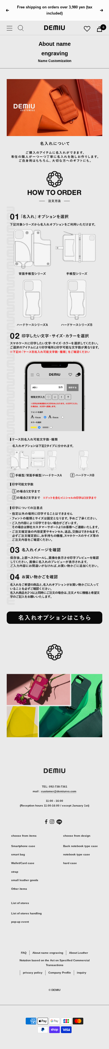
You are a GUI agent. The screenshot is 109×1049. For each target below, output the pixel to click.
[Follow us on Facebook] (46, 821)
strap (14, 871)
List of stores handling (26, 913)
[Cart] (99, 29)
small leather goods (24, 880)
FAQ (24, 952)
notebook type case (76, 854)
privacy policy (32, 972)
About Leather (78, 952)
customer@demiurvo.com (58, 791)
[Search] (21, 29)
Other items (19, 888)
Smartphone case (23, 846)
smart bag (18, 854)
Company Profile (59, 972)
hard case (70, 863)
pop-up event (20, 921)
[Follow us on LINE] (59, 822)
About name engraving (47, 952)
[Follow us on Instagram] (52, 821)
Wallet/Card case (22, 863)
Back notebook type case (80, 846)
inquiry (81, 972)
